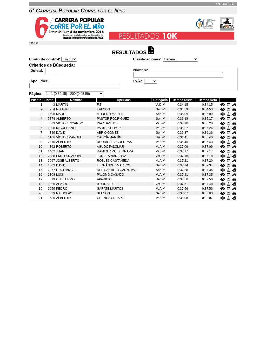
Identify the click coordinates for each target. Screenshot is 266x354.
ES (225, 4)
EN (218, 4)
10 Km (33, 43)
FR (232, 4)
